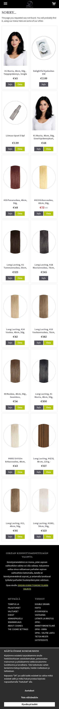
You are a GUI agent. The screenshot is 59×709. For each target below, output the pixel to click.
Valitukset (13, 611)
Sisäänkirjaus (14, 622)
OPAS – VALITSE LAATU (45, 633)
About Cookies (15, 625)
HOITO (38, 607)
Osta (20, 84)
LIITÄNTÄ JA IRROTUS (44, 618)
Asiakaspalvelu (15, 618)
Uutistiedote (41, 640)
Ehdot (11, 615)
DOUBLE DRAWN (42, 604)
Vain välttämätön (29, 697)
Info (10, 84)
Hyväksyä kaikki (30, 704)
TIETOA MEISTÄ (41, 636)
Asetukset (29, 690)
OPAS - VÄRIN (41, 629)
